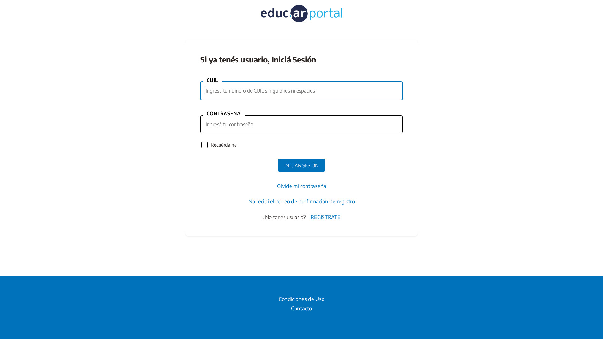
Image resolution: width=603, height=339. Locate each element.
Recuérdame (224, 145)
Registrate (325, 216)
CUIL (212, 80)
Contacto (301, 308)
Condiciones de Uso (301, 298)
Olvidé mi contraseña (301, 185)
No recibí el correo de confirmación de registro (301, 201)
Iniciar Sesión (301, 165)
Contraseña (224, 113)
